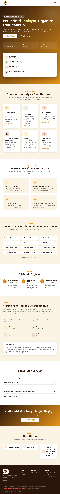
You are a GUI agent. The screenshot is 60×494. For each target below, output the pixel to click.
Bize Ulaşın (11, 36)
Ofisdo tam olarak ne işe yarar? (13, 378)
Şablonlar (24, 478)
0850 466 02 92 (51, 474)
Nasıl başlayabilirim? (10, 396)
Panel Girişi (34, 476)
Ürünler (24, 472)
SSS (32, 474)
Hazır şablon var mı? (10, 387)
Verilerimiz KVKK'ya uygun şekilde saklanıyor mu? (19, 391)
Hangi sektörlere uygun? (11, 382)
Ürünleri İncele (26, 36)
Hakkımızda (34, 472)
